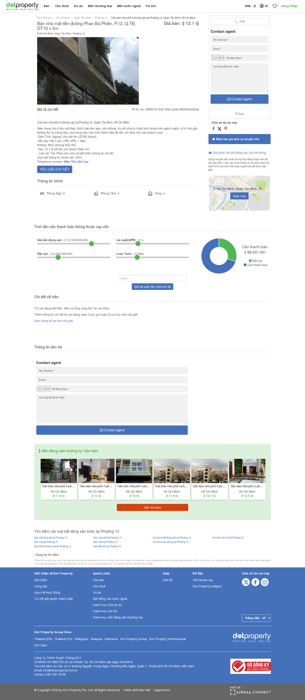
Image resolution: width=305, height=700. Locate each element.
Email (112, 314)
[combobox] (218, 57)
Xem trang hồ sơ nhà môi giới (53, 321)
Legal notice (162, 690)
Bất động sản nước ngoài (110, 599)
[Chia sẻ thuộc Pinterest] (225, 128)
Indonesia (111, 639)
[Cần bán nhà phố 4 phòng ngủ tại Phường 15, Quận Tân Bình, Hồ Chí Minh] (59, 470)
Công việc (40, 586)
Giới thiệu (40, 580)
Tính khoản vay (203, 580)
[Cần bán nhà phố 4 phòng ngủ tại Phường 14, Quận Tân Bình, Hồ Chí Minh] (172, 470)
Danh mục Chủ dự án (107, 605)
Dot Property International (167, 639)
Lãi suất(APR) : (127, 240)
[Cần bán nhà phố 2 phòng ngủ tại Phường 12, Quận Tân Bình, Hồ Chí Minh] (247, 470)
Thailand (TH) (63, 639)
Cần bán (98, 580)
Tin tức (150, 6)
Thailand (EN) (43, 639)
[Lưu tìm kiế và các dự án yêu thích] (275, 6)
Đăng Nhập (289, 6)
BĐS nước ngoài (129, 6)
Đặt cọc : (43, 254)
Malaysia (96, 639)
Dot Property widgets (207, 586)
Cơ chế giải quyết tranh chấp (53, 599)
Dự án (78, 6)
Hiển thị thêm (152, 507)
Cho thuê (62, 6)
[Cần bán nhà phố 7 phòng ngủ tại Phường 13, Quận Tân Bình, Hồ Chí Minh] (96, 470)
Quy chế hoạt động (47, 592)
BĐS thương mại (100, 6)
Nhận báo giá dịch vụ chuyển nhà (237, 139)
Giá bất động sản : (50, 240)
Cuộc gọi (94, 314)
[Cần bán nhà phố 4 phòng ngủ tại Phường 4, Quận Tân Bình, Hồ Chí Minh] (134, 470)
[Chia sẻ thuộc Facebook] (213, 128)
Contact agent (241, 99)
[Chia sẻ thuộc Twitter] (219, 128)
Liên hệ (167, 580)
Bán (46, 6)
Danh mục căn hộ (105, 611)
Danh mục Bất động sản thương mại (118, 617)
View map (239, 196)
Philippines (81, 639)
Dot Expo (40, 645)
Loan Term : (124, 254)
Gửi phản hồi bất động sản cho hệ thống (239, 152)
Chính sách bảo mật (136, 690)
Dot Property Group (133, 639)
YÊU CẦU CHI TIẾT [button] (55, 169)
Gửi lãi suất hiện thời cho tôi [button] (152, 287)
